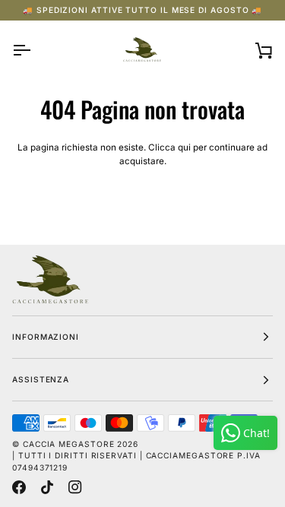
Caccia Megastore (69, 443)
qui (184, 147)
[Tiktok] (47, 487)
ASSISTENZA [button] (40, 379)
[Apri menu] (35, 50)
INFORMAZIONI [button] (45, 336)
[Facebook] (19, 487)
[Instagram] (75, 487)
